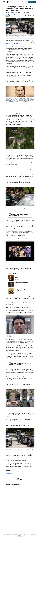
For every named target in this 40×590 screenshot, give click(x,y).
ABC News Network (8, 533)
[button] (4, 2)
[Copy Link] (33, 15)
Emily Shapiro (8, 15)
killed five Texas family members (13, 43)
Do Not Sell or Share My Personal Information (29, 534)
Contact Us (19, 535)
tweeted (7, 51)
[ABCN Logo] (9, 2)
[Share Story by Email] (31, 15)
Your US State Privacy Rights (20, 533)
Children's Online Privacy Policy (29, 533)
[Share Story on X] (28, 15)
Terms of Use (20, 534)
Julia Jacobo (8, 14)
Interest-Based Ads (7, 534)
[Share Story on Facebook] (26, 15)
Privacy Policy (14, 533)
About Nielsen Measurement (14, 534)
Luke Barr (18, 14)
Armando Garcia (14, 14)
